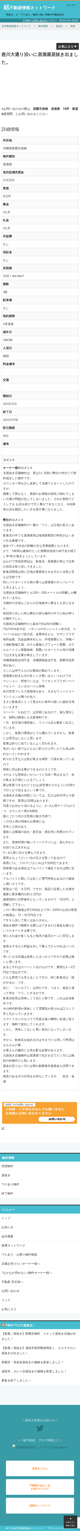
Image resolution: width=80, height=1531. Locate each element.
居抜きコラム (40, 1468)
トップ (5, 1218)
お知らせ (7, 1227)
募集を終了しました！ (16, 1380)
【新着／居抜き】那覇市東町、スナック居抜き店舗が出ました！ (38, 1336)
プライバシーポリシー (59, 1528)
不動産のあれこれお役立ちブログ (40, 1487)
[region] (40, 84)
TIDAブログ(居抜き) (20, 1325)
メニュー (71, 5)
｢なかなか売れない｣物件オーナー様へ (26, 1273)
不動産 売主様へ (12, 1282)
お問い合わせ (39, 20)
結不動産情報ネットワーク (30, 7)
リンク (5, 1300)
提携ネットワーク (13, 1245)
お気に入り (66, 46)
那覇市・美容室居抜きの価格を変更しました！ (32, 1362)
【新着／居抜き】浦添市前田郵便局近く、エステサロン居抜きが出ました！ (38, 1350)
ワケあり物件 (10, 1184)
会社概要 (7, 1236)
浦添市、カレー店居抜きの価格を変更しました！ (34, 1371)
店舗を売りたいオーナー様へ (20, 1263)
